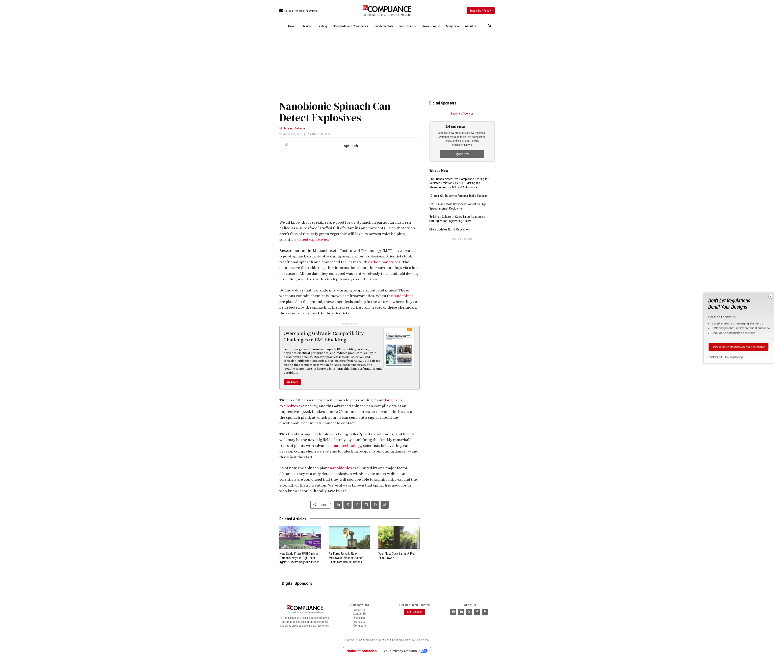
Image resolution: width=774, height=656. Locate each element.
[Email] (366, 505)
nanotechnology (347, 445)
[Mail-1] (453, 612)
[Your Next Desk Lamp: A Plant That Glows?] (399, 537)
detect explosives (312, 239)
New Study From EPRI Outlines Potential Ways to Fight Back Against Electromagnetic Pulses (299, 558)
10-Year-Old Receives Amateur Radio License (458, 196)
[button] (490, 26)
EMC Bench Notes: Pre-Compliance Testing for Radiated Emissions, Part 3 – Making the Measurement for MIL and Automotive (459, 183)
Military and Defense (292, 128)
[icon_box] (298, 11)
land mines (403, 296)
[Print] (375, 505)
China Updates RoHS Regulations (450, 229)
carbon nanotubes (384, 262)
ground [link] (315, 302)
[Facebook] (357, 505)
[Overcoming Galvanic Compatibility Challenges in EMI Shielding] (399, 347)
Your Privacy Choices (400, 651)
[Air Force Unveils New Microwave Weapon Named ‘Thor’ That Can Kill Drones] (349, 537)
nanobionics (341, 468)
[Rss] (485, 612)
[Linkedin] (338, 505)
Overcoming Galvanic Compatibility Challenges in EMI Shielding (324, 337)
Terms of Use (422, 639)
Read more (292, 381)
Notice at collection (361, 651)
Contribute (359, 625)
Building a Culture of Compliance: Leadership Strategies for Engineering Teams (457, 219)
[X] (347, 505)
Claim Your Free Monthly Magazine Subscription (739, 346)
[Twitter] (469, 612)
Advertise (359, 621)
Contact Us (359, 614)
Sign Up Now (462, 154)
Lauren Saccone (320, 134)
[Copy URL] (385, 505)
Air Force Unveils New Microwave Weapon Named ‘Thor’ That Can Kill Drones (346, 558)
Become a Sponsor (462, 113)
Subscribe (359, 618)
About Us (359, 610)
